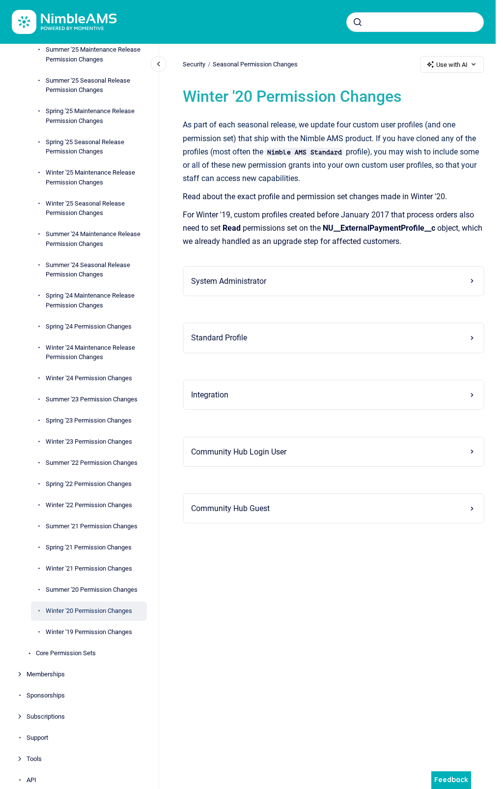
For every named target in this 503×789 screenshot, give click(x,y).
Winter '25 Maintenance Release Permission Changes (90, 177)
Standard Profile (219, 337)
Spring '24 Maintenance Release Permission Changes (90, 300)
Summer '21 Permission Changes (92, 526)
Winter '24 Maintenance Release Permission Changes (90, 352)
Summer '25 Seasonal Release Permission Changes (88, 85)
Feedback (451, 779)
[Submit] (357, 22)
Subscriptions (46, 716)
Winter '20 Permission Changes (89, 610)
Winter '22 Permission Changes (89, 505)
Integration (209, 394)
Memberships (46, 674)
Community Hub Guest (230, 508)
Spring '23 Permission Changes (89, 420)
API (31, 780)
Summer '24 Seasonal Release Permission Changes (88, 269)
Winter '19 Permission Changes (89, 632)
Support (37, 737)
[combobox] (415, 22)
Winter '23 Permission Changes (89, 441)
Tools (34, 758)
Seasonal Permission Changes (255, 64)
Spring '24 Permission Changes (89, 326)
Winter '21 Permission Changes (89, 568)
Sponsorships (46, 695)
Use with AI (452, 64)
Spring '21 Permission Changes (89, 547)
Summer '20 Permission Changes (92, 589)
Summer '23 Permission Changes (92, 399)
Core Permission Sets (66, 653)
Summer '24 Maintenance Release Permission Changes (93, 238)
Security (194, 64)
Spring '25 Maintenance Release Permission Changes (90, 115)
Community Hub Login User (238, 451)
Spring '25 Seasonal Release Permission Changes (85, 146)
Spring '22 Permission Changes (89, 483)
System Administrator (228, 281)
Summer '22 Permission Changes (92, 462)
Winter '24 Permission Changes (89, 378)
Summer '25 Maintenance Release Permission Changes (93, 54)
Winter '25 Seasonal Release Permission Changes (85, 208)
